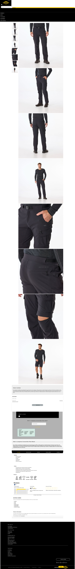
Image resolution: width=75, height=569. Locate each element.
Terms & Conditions (26, 567)
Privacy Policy (34, 567)
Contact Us (9, 0)
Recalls (39, 567)
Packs (15, 503)
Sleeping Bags (16, 504)
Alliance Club (10, 531)
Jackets (15, 501)
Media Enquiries (10, 528)
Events (9, 533)
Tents (15, 502)
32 (14, 401)
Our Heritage (10, 526)
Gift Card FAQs (10, 544)
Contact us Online (63, 559)
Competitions (10, 532)
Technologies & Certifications (12, 527)
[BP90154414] (13, 24)
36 (16, 401)
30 (13, 401)
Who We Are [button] (10, 524)
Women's (2, 13)
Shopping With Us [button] (11, 535)
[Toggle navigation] (1, 4)
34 (15, 401)
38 (17, 401)
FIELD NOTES (3, 20)
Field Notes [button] (10, 548)
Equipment (2, 18)
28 (12, 401)
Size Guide (61, 400)
